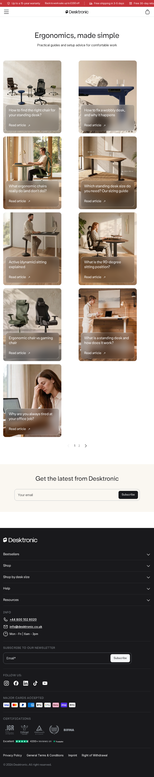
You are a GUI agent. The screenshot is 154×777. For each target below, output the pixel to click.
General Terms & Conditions (45, 755)
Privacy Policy (12, 755)
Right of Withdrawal (94, 755)
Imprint (72, 755)
